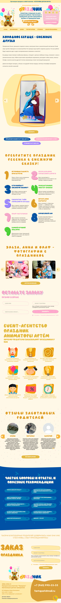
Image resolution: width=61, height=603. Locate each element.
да (29, 24)
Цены (22, 29)
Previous (6, 101)
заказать (51, 22)
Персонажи (14, 29)
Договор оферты (6, 596)
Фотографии (30, 29)
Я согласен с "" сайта (46, 315)
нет (33, 24)
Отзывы (40, 29)
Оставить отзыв (30, 456)
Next (57, 101)
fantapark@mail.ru (44, 591)
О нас (5, 29)
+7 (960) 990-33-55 (46, 585)
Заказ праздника (51, 29)
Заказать (31, 132)
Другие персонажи (30, 283)
